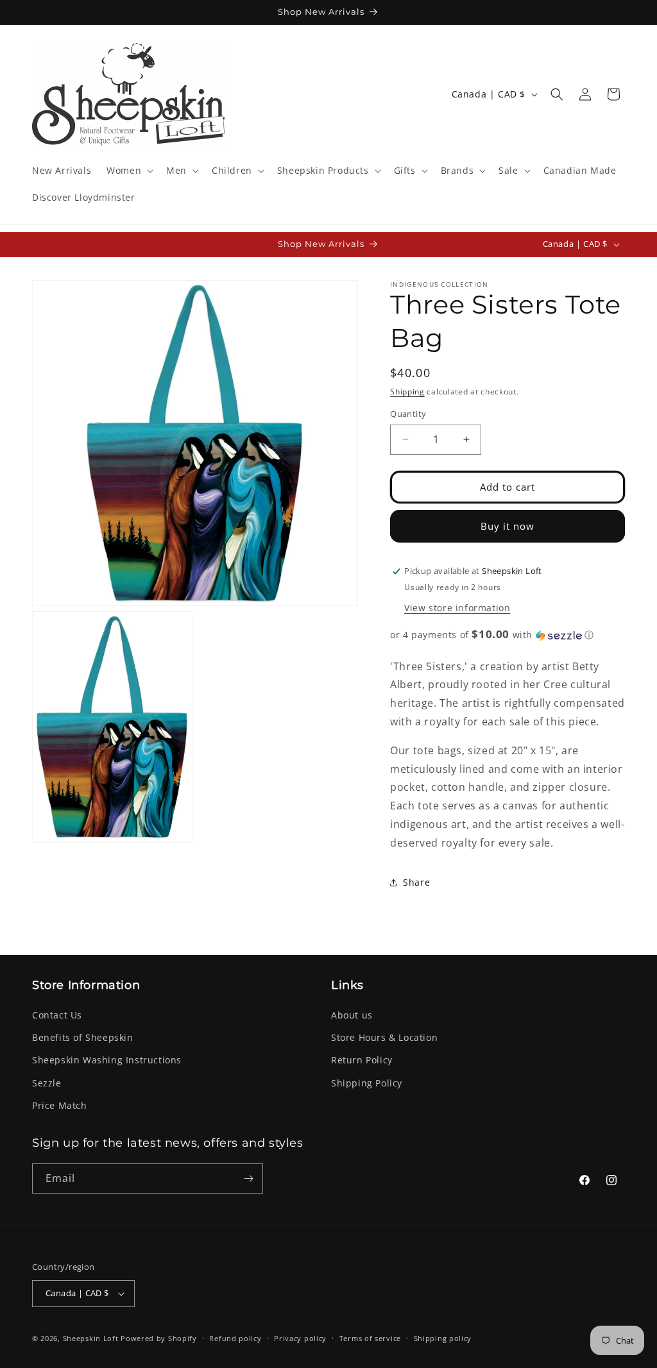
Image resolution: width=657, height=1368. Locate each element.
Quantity (408, 413)
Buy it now (507, 525)
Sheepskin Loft (91, 1338)
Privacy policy (300, 1338)
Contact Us (57, 1015)
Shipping (407, 391)
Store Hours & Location (384, 1037)
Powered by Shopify (159, 1338)
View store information (457, 608)
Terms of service (370, 1338)
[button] (128, 170)
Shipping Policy (366, 1083)
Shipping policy (443, 1338)
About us (352, 1015)
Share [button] (416, 882)
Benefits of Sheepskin (82, 1037)
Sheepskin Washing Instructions (107, 1060)
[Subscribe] (248, 1178)
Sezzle (47, 1083)
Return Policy (362, 1060)
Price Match (59, 1105)
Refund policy (235, 1338)
